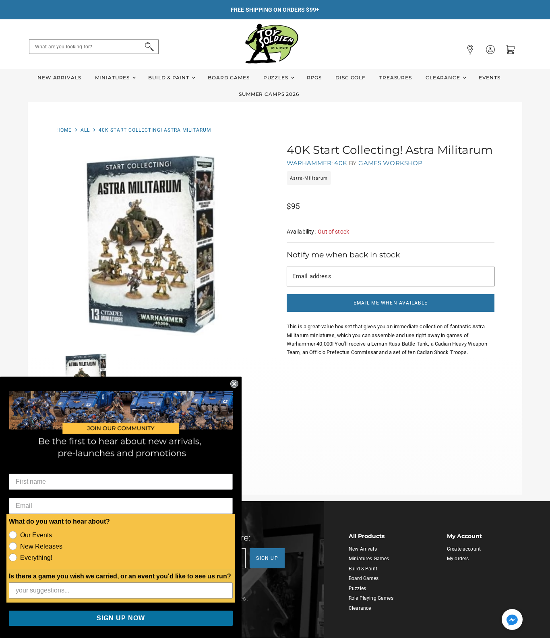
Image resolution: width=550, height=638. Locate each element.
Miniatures (113, 78)
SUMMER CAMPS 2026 (269, 94)
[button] (512, 620)
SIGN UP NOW (121, 618)
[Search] (148, 46)
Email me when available (391, 303)
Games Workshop (390, 163)
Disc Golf (350, 78)
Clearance (444, 78)
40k (340, 163)
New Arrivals (59, 78)
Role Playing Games (371, 598)
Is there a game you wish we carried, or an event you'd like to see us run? (120, 576)
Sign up (267, 558)
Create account (464, 549)
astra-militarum (309, 178)
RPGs (314, 78)
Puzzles (276, 78)
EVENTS (489, 78)
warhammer (309, 163)
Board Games (228, 78)
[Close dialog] (234, 384)
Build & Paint (169, 78)
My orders (458, 558)
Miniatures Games (369, 558)
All (85, 130)
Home (64, 130)
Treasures (395, 78)
